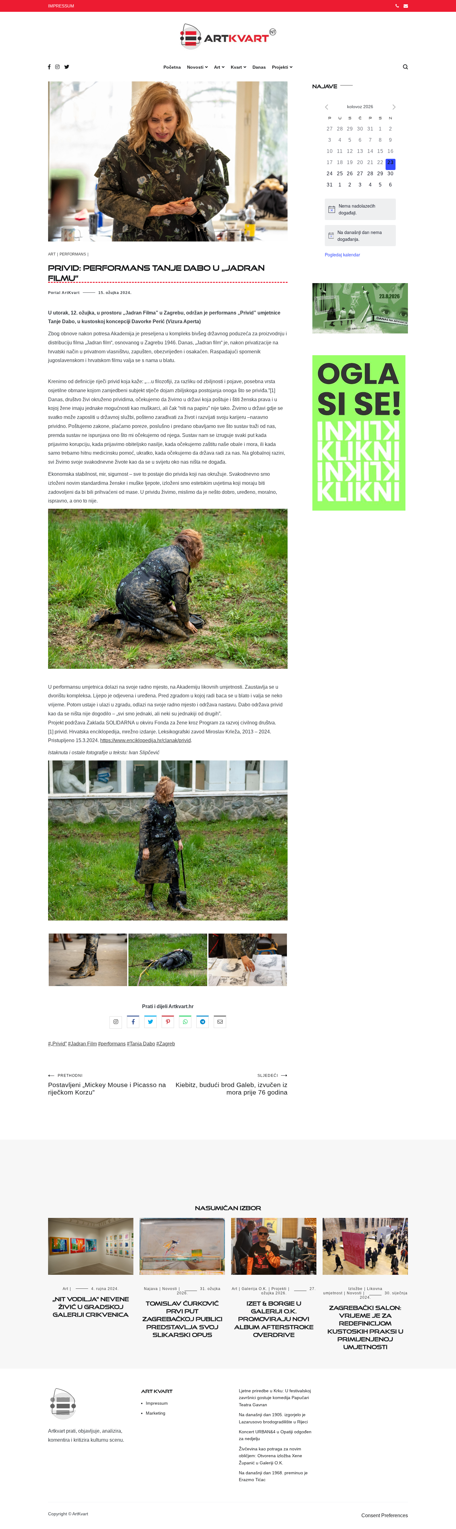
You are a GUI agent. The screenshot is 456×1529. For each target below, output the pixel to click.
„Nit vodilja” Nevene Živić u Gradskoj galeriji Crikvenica (90, 1305)
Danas (259, 67)
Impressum (157, 1403)
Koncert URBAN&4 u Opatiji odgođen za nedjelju (275, 1435)
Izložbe (355, 1289)
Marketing (155, 1413)
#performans (112, 1043)
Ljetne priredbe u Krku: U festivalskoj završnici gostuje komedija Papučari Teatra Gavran (275, 1397)
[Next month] (394, 107)
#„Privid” (57, 1043)
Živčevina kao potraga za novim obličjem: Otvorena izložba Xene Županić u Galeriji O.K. (270, 1455)
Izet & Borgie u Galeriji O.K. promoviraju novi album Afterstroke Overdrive (274, 1317)
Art (217, 67)
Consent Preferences (384, 1515)
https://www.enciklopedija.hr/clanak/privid (145, 740)
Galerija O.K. (254, 1289)
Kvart (236, 67)
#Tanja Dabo (141, 1043)
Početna (172, 67)
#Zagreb (165, 1043)
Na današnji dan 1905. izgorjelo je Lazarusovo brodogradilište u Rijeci (273, 1418)
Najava (151, 1289)
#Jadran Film (82, 1043)
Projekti (280, 67)
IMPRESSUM (61, 5)
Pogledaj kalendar (342, 254)
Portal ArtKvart (64, 293)
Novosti (195, 67)
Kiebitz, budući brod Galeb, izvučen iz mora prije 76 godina (232, 1084)
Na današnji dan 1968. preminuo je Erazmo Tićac (273, 1476)
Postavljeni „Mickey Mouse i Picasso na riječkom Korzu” (107, 1084)
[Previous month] (326, 107)
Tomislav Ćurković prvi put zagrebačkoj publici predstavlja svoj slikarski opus (182, 1317)
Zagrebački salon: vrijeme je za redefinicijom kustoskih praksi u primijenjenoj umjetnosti (365, 1326)
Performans (73, 254)
